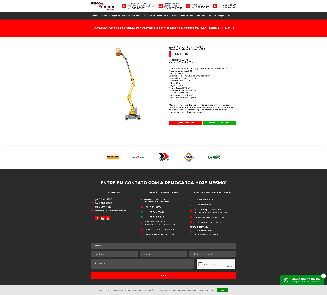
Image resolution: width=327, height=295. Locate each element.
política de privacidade (204, 290)
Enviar (163, 275)
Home (95, 16)
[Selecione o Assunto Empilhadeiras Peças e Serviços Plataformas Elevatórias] (212, 254)
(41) (103, 199)
